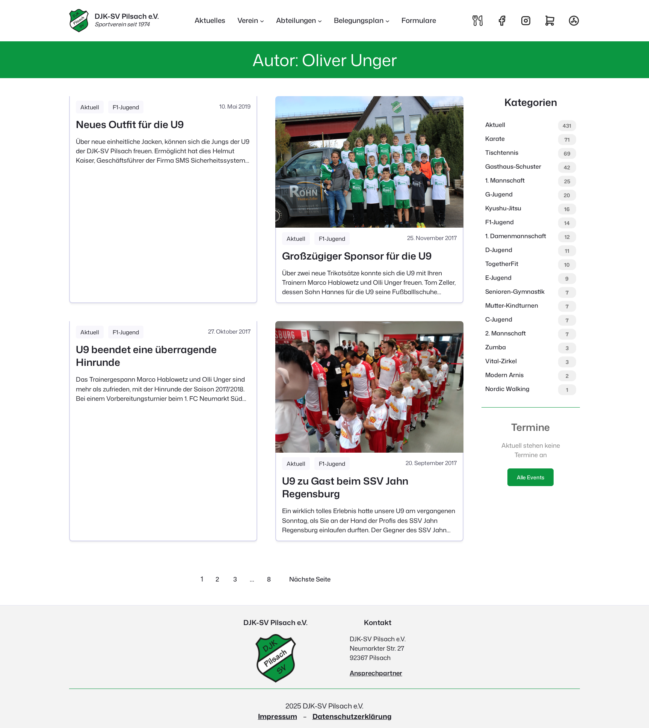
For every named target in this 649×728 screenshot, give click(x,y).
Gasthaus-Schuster (513, 166)
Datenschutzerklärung (351, 716)
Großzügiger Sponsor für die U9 (357, 255)
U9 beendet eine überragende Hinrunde (146, 356)
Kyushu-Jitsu (503, 208)
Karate (495, 138)
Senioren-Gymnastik (515, 291)
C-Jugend (498, 319)
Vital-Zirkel (501, 361)
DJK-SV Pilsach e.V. (127, 16)
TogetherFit (501, 264)
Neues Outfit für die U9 (130, 124)
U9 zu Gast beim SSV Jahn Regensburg (345, 487)
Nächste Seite (310, 579)
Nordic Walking (507, 389)
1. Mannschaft (505, 180)
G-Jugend (499, 194)
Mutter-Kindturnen (511, 305)
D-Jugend (498, 250)
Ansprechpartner (376, 673)
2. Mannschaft (505, 333)
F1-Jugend (126, 107)
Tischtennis (501, 152)
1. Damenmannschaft (515, 236)
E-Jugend (498, 277)
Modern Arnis (504, 375)
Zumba (495, 347)
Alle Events (530, 477)
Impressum (277, 716)
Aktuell (89, 107)
